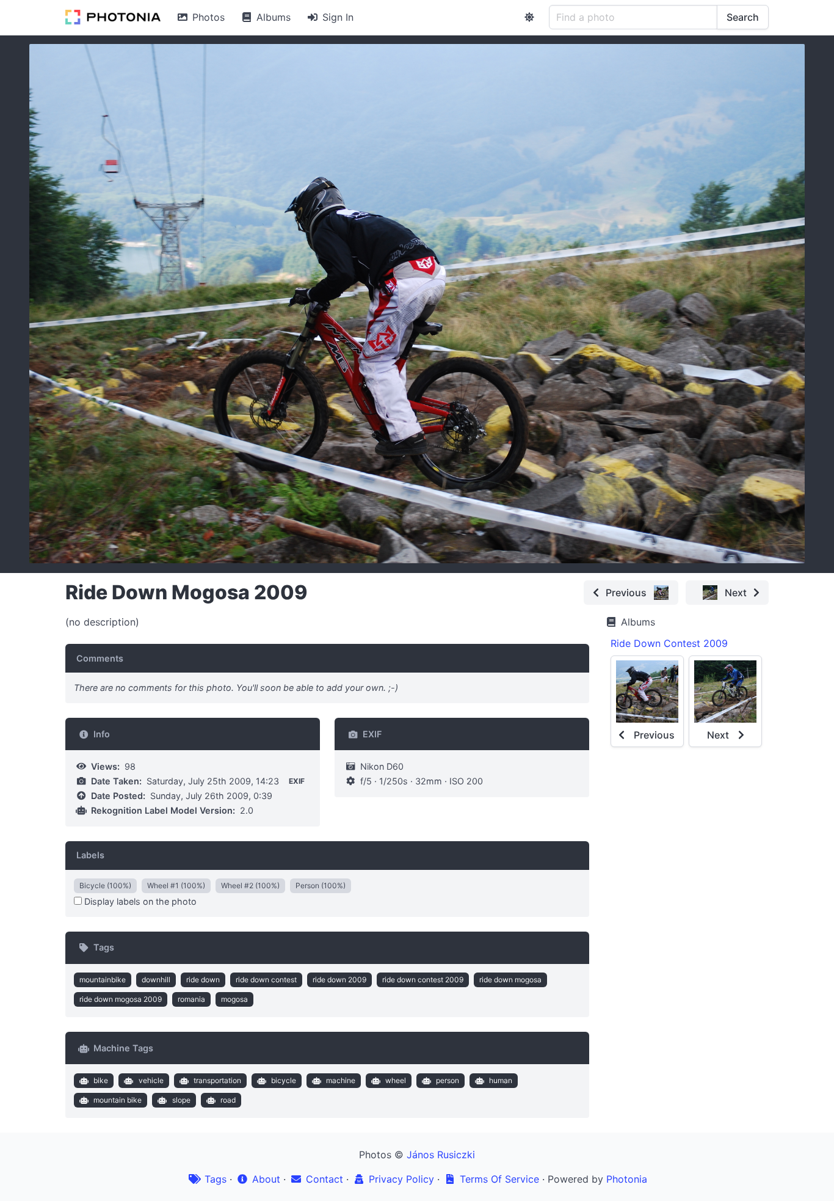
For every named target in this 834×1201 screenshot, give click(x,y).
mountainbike (102, 979)
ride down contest (266, 979)
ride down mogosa (510, 979)
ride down (203, 979)
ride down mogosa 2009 (120, 999)
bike (100, 1080)
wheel (395, 1080)
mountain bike (117, 1099)
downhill (156, 979)
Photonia (626, 1179)
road (228, 1099)
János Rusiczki (441, 1154)
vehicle (151, 1080)
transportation (217, 1080)
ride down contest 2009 (422, 979)
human (500, 1080)
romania (191, 999)
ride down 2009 (339, 979)
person (447, 1080)
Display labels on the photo (139, 901)
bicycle (283, 1080)
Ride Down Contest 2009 (669, 643)
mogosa (234, 999)
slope (181, 1099)
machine (340, 1080)
